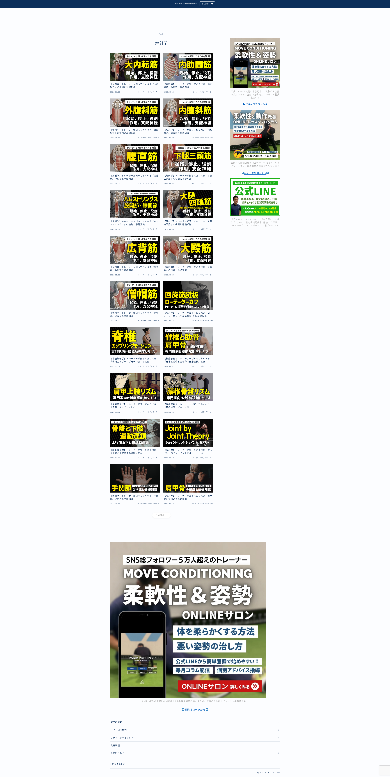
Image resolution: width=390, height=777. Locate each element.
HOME (113, 764)
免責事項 (115, 745)
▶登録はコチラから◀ (255, 104)
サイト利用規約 (119, 730)
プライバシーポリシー (122, 738)
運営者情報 (116, 722)
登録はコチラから (195, 709)
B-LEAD (205, 4)
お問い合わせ (117, 753)
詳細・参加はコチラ (255, 173)
